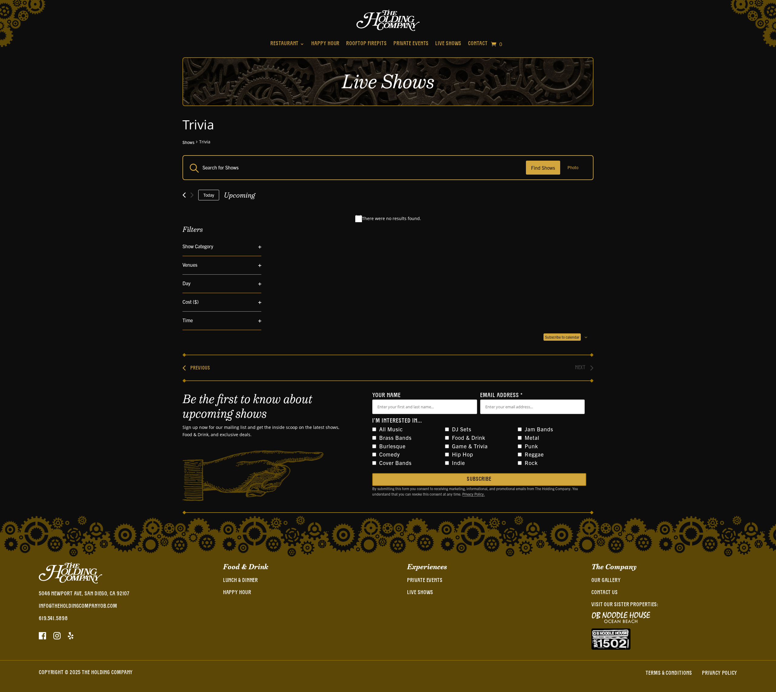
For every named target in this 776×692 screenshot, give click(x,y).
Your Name (386, 396)
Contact (477, 44)
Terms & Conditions (669, 673)
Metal (532, 437)
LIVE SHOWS (420, 593)
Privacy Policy (719, 673)
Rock (531, 462)
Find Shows (543, 168)
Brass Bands (395, 437)
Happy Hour (325, 44)
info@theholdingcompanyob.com (78, 606)
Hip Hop (462, 454)
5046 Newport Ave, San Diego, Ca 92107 (84, 594)
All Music (391, 429)
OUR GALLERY (606, 580)
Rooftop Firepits (366, 44)
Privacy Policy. (473, 494)
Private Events (411, 44)
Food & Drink (468, 437)
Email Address (501, 396)
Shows (188, 142)
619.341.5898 (53, 619)
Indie (458, 462)
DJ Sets (461, 429)
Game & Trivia (470, 446)
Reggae (534, 454)
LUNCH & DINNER (240, 580)
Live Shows (448, 44)
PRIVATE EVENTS (425, 580)
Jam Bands (539, 429)
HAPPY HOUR (237, 593)
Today (208, 195)
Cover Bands (395, 462)
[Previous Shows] (184, 195)
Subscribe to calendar (562, 337)
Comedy (389, 454)
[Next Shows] (192, 195)
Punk (531, 446)
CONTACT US (604, 593)
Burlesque (392, 446)
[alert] (388, 218)
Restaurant (284, 44)
